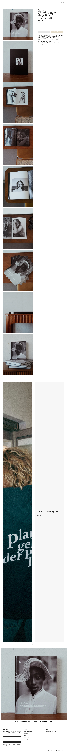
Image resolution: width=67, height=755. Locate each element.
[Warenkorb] (64, 2)
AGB (25, 735)
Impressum (26, 733)
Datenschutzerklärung (28, 731)
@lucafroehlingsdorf (53, 732)
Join (12, 742)
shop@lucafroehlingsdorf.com (50, 731)
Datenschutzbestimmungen (7, 745)
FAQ (11, 380)
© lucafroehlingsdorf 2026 (52, 750)
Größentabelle (26, 739)
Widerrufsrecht (26, 737)
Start (38, 9)
